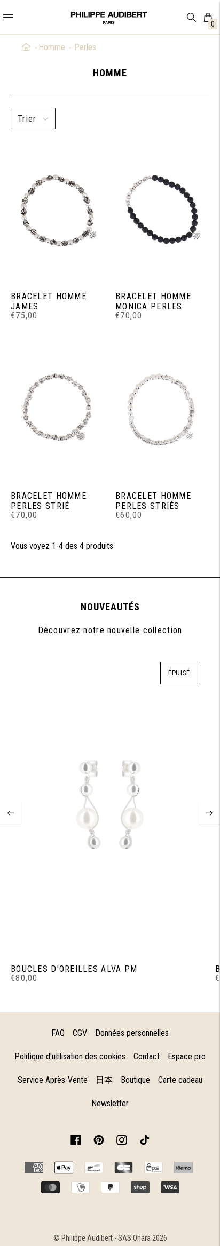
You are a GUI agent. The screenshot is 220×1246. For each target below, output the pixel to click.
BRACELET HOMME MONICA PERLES (153, 301)
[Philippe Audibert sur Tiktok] (144, 1142)
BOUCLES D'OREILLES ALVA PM (74, 969)
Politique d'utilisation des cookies (69, 1056)
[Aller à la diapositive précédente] (10, 813)
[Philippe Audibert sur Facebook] (75, 1142)
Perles (85, 47)
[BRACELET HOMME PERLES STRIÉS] (162, 409)
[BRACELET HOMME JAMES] (58, 210)
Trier (27, 119)
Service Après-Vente (53, 1080)
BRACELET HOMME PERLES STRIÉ (49, 501)
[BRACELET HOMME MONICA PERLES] (162, 210)
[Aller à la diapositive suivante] (209, 813)
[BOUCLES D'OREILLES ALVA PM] (110, 805)
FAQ (58, 1033)
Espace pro (187, 1056)
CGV (80, 1033)
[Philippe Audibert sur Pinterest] (98, 1142)
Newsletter (110, 1103)
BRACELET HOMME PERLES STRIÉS (153, 501)
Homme (51, 47)
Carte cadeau (180, 1080)
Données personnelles (132, 1033)
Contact (146, 1056)
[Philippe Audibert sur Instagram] (121, 1142)
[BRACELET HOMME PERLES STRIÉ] (58, 409)
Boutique (135, 1080)
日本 (104, 1080)
